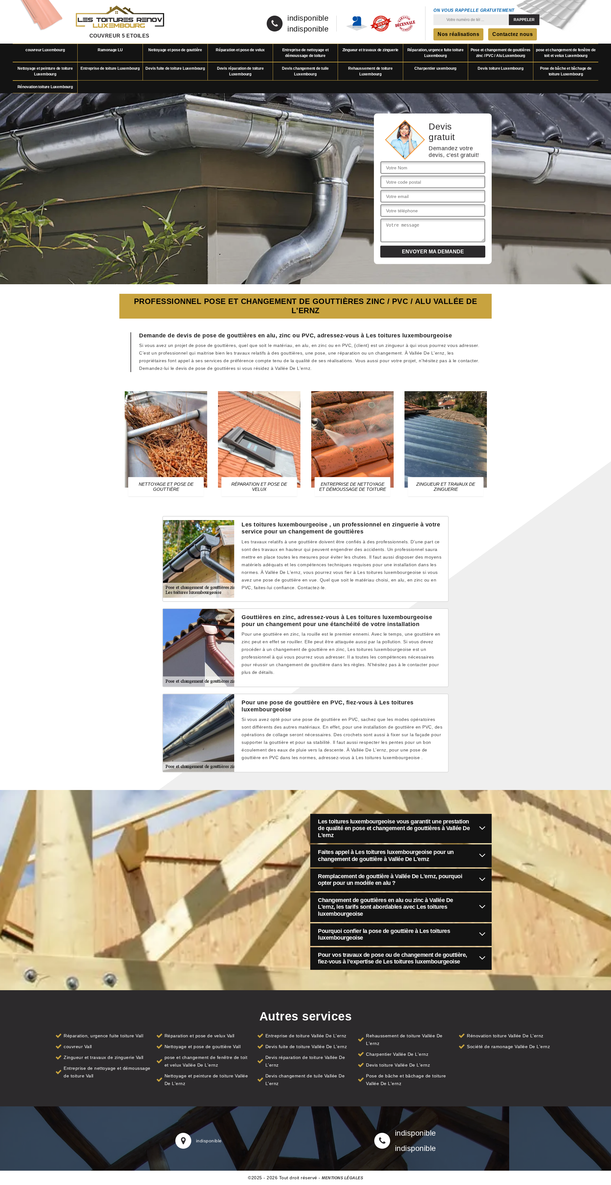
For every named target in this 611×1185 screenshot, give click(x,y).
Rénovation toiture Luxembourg (45, 87)
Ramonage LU (110, 50)
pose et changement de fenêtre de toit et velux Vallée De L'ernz (206, 1061)
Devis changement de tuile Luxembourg (305, 71)
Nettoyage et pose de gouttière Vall (203, 1046)
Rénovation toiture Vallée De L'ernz (505, 1035)
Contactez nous (512, 34)
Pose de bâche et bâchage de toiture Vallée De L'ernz (406, 1079)
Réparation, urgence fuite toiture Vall (103, 1035)
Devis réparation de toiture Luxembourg (240, 71)
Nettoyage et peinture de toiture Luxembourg (45, 71)
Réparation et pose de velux (240, 50)
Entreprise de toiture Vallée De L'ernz (306, 1035)
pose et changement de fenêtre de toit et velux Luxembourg (566, 53)
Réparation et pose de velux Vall (200, 1035)
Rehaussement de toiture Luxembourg (370, 71)
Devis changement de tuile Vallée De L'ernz (305, 1079)
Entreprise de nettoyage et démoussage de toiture (305, 53)
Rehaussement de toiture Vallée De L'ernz (404, 1039)
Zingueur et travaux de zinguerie (370, 50)
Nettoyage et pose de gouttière (175, 50)
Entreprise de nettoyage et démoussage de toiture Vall (107, 1072)
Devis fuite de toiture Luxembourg (175, 68)
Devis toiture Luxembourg (500, 68)
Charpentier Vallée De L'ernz (397, 1054)
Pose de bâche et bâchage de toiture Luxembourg (566, 71)
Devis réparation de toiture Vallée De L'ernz (305, 1061)
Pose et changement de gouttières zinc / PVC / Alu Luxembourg (501, 53)
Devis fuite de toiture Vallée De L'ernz (306, 1046)
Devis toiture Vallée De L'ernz (398, 1065)
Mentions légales (342, 1178)
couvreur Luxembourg (45, 50)
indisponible (307, 18)
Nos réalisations (458, 34)
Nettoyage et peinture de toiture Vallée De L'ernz (206, 1079)
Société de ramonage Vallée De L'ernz (508, 1046)
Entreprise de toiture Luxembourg (110, 68)
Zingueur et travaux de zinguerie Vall (104, 1057)
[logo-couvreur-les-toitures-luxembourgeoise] (119, 17)
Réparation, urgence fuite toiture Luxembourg (435, 53)
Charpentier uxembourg (435, 68)
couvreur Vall (78, 1046)
